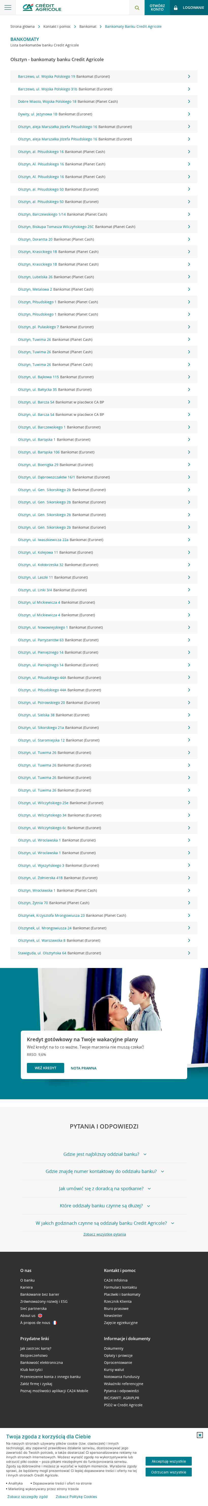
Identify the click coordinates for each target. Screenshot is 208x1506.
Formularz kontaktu (120, 1287)
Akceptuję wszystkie (169, 1461)
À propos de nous (35, 1322)
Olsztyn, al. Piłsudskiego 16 (61, 151)
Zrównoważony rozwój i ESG (43, 1301)
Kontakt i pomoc (57, 26)
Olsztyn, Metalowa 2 (55, 289)
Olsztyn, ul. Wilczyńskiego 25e (60, 802)
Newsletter (113, 1315)
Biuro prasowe (116, 1308)
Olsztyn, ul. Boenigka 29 (55, 464)
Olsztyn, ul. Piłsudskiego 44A (59, 677)
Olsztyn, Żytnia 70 (53, 902)
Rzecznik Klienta (118, 1301)
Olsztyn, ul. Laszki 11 (53, 577)
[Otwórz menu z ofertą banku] (8, 7)
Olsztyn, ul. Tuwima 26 (54, 752)
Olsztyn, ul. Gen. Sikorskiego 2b (62, 489)
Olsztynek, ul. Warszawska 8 (59, 940)
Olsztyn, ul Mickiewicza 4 (56, 602)
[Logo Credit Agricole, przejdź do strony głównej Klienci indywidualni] (42, 7)
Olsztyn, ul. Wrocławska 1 (57, 840)
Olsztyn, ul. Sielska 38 (53, 714)
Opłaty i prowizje (118, 1355)
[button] (200, 1435)
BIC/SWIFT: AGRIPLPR (121, 1397)
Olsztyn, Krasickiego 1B (58, 251)
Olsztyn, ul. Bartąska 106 (56, 452)
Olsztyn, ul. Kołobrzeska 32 (58, 564)
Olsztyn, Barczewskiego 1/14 (62, 214)
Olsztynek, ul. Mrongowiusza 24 (62, 928)
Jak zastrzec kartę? (35, 1348)
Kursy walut (114, 1369)
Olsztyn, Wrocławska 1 (57, 890)
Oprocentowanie (118, 1362)
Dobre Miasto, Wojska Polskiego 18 (68, 101)
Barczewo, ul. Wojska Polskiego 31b (65, 89)
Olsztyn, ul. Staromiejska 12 (58, 740)
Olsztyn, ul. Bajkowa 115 (56, 376)
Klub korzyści (31, 1369)
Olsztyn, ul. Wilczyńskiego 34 (59, 815)
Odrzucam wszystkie (168, 1472)
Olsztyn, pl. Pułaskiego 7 (56, 326)
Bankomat (88, 26)
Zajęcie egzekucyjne (121, 1322)
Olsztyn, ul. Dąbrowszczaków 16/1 (64, 477)
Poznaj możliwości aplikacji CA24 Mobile (54, 1390)
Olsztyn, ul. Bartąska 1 (54, 439)
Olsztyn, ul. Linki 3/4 (52, 590)
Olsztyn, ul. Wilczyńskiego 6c (59, 827)
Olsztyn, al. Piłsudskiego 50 (58, 189)
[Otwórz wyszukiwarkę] (137, 7)
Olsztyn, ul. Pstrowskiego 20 (59, 702)
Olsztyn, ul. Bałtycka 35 (55, 389)
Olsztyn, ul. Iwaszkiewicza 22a (60, 539)
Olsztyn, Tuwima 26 (55, 339)
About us (28, 1315)
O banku (27, 1280)
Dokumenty (113, 1348)
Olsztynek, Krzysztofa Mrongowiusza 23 (72, 915)
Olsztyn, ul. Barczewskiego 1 (59, 427)
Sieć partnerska (33, 1308)
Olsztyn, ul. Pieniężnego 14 (58, 652)
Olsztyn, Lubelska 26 (56, 276)
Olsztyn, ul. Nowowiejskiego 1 (60, 627)
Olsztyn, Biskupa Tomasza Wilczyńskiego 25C (76, 226)
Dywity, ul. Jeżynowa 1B (55, 114)
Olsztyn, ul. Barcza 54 (61, 402)
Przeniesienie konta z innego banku (50, 1376)
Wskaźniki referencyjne (123, 1383)
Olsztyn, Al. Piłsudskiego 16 (61, 164)
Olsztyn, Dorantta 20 (56, 239)
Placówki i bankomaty (122, 1294)
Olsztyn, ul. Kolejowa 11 (55, 552)
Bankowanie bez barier (39, 1294)
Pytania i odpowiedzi (121, 1390)
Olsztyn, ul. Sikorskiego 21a (58, 727)
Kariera (26, 1287)
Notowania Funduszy (122, 1376)
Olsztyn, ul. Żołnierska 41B (57, 877)
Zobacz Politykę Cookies (76, 1497)
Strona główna (23, 26)
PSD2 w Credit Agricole (123, 1404)
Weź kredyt (45, 1067)
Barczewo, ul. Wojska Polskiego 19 (64, 76)
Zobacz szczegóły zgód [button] (27, 1497)
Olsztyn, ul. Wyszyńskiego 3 (58, 865)
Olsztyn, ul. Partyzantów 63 (58, 639)
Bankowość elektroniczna (41, 1362)
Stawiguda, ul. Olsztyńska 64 (59, 953)
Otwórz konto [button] (157, 7)
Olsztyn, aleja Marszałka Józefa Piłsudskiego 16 (75, 126)
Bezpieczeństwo (33, 1355)
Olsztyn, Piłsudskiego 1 (58, 301)
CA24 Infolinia (116, 1280)
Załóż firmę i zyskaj (36, 1383)
